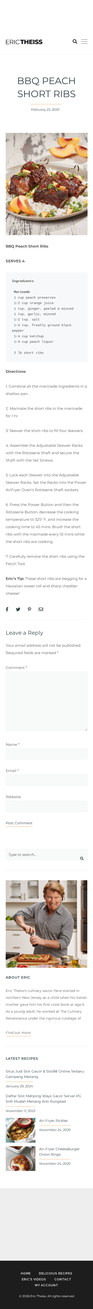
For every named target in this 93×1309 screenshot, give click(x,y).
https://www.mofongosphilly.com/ (31, 11)
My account (46, 1285)
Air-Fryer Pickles (53, 1120)
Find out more (18, 1032)
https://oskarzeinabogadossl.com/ (35, 1221)
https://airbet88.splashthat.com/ (29, 18)
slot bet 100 (10, 3)
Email (12, 770)
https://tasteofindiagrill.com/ (48, 3)
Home (26, 1273)
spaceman (15, 1235)
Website (13, 796)
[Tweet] (18, 609)
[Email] (41, 609)
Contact (62, 1279)
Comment (16, 667)
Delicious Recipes (55, 1273)
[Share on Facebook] (7, 609)
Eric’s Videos (34, 1279)
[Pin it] (29, 609)
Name (13, 744)
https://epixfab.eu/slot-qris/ (29, 1206)
